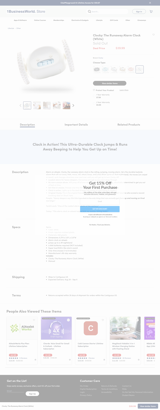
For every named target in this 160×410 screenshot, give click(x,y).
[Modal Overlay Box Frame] (80, 205)
